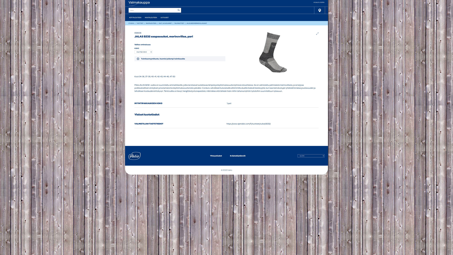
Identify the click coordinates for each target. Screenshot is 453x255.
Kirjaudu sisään (319, 2)
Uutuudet (165, 17)
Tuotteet (139, 23)
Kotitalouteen (135, 17)
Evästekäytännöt (237, 155)
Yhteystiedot (216, 155)
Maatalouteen (151, 17)
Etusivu (131, 23)
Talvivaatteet (179, 23)
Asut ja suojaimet (165, 23)
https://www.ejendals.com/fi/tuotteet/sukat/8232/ (248, 123)
